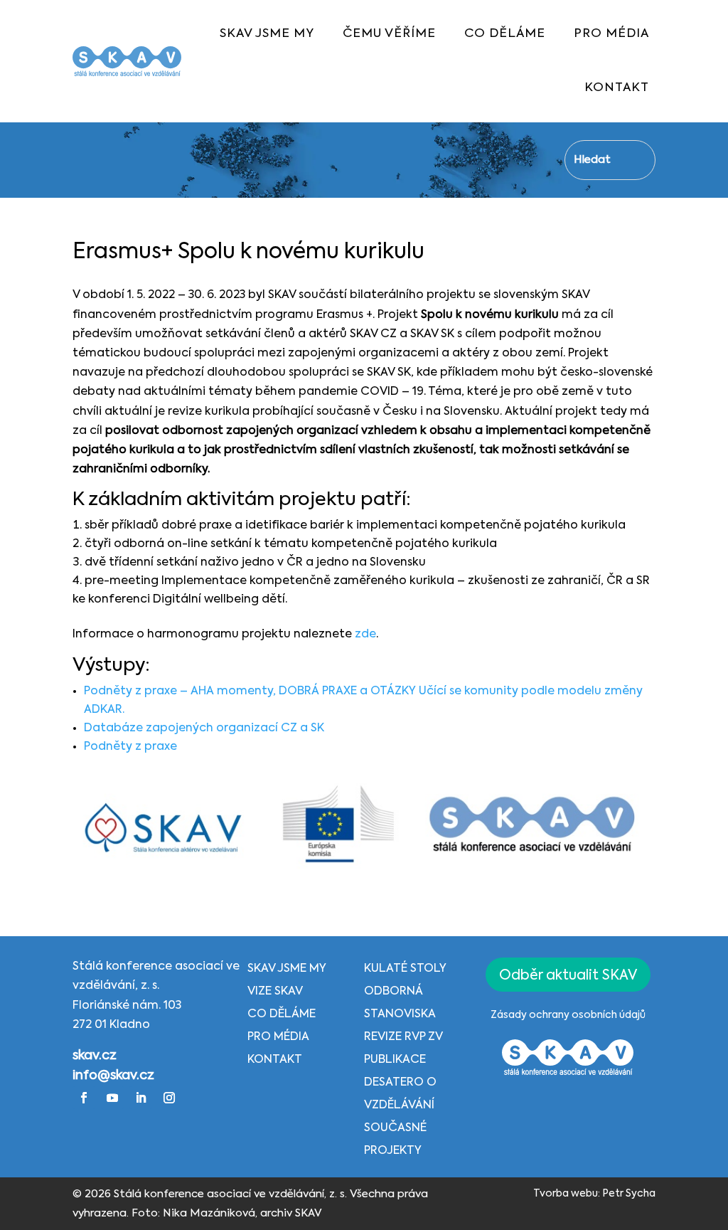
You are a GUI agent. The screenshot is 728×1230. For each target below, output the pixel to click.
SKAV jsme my (286, 969)
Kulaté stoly (405, 969)
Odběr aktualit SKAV (568, 975)
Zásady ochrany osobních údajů (568, 1015)
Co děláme (281, 1014)
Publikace (395, 1060)
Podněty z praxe (130, 747)
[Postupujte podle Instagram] (169, 1097)
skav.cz (95, 1055)
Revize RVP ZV (403, 1037)
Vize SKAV (275, 991)
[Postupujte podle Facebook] (84, 1097)
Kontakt (274, 1060)
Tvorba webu (565, 1194)
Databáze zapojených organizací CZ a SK (205, 728)
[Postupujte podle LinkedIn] (140, 1097)
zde (365, 634)
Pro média (278, 1037)
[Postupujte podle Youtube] (112, 1097)
